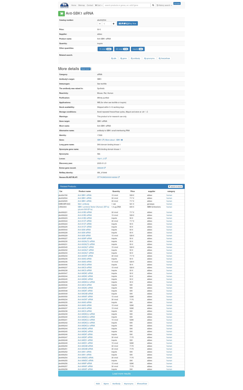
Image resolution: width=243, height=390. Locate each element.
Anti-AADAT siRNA (85, 290)
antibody (136, 58)
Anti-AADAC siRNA (85, 273)
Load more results (121, 373)
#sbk (98, 383)
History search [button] (164, 5)
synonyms (150, 58)
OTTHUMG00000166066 (107, 177)
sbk (114, 58)
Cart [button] (99, 5)
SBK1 (99, 140)
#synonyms (128, 383)
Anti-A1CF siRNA (85, 221)
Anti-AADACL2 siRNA (86, 282)
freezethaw (165, 58)
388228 (100, 168)
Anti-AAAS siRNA (85, 258)
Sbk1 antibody (83, 204)
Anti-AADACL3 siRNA (86, 317)
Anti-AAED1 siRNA (85, 340)
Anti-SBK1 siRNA (84, 195)
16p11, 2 (101, 158)
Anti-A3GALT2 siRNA (86, 241)
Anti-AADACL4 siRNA (86, 322)
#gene (106, 383)
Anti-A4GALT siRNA (86, 247)
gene (124, 58)
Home (73, 5)
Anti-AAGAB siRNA (85, 293)
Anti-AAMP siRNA (85, 363)
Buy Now (132, 23)
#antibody (116, 383)
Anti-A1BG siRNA (85, 212)
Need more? (85, 69)
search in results (176, 186)
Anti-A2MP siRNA (85, 238)
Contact (90, 5)
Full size (177, 3)
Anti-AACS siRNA (85, 264)
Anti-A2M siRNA (84, 229)
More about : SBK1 (113, 140)
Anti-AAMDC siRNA (85, 357)
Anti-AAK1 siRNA (84, 351)
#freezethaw (142, 383)
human (169, 195)
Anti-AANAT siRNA (85, 296)
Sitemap (81, 5)
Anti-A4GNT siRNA (85, 256)
